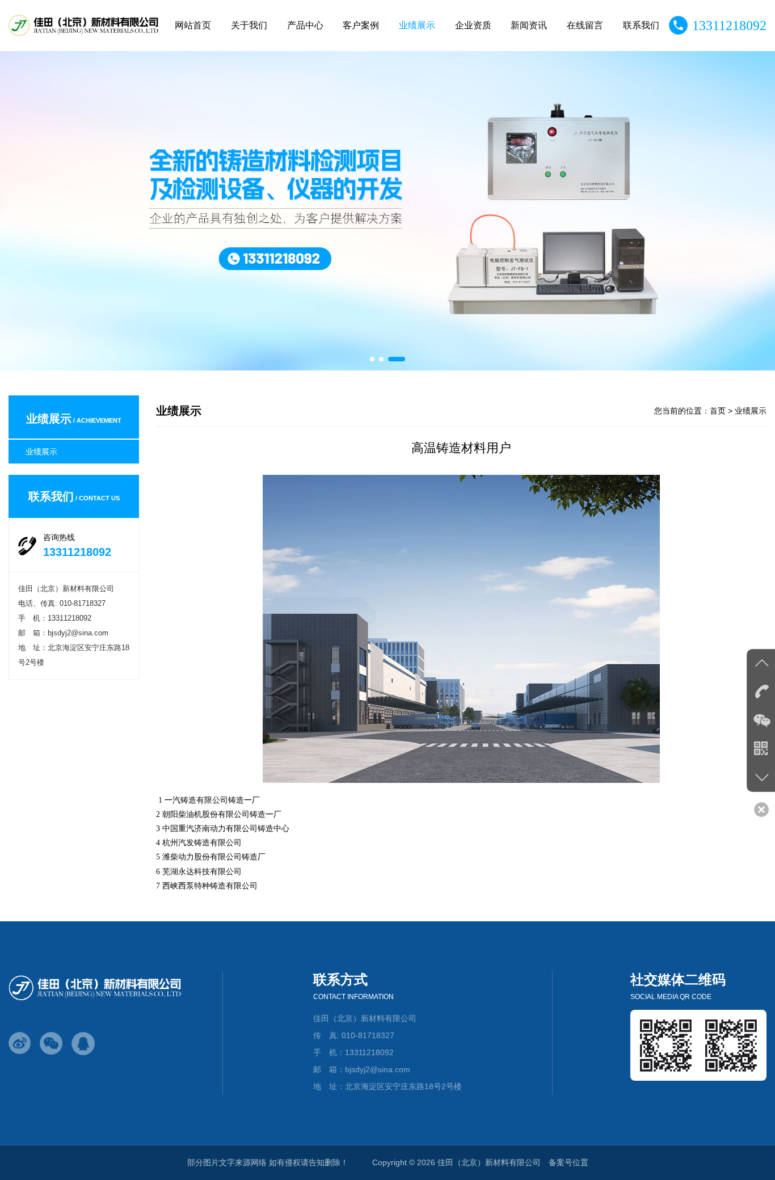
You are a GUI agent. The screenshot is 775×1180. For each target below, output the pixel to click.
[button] (372, 359)
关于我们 (249, 25)
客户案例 (361, 25)
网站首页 (193, 25)
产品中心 (305, 25)
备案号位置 (568, 1162)
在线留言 (585, 25)
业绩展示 (417, 25)
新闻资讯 (529, 25)
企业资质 (473, 25)
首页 (718, 410)
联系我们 (641, 25)
